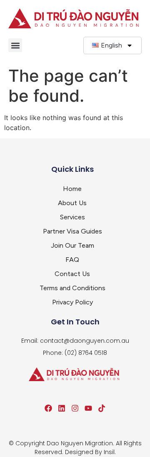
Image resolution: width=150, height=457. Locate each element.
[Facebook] (48, 408)
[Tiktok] (101, 408)
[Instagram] (75, 408)
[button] (15, 45)
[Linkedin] (61, 408)
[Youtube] (88, 408)
